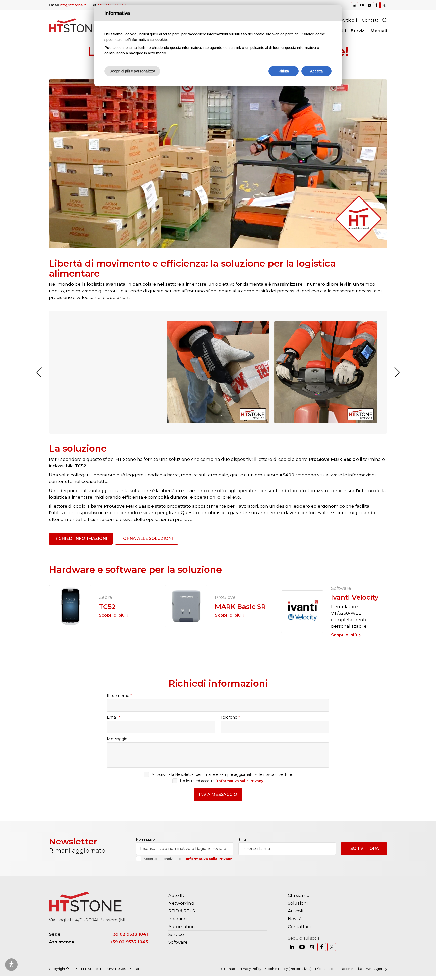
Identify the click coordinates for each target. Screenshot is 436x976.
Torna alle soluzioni (146, 538)
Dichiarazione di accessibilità (338, 969)
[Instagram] (312, 947)
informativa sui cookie (148, 39)
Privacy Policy (250, 969)
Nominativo (145, 839)
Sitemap (228, 969)
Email (113, 717)
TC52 (107, 606)
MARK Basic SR (240, 606)
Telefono (230, 717)
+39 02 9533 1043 (129, 941)
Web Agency (376, 969)
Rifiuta (283, 71)
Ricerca (384, 20)
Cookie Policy (276, 969)
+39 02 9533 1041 (112, 5)
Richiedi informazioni (80, 538)
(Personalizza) (300, 969)
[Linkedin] (292, 947)
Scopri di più (112, 615)
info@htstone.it (73, 5)
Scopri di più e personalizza (132, 71)
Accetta (316, 71)
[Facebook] (321, 947)
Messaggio (118, 738)
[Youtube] (302, 947)
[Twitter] (331, 947)
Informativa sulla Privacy (240, 781)
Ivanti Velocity (354, 597)
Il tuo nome (119, 695)
